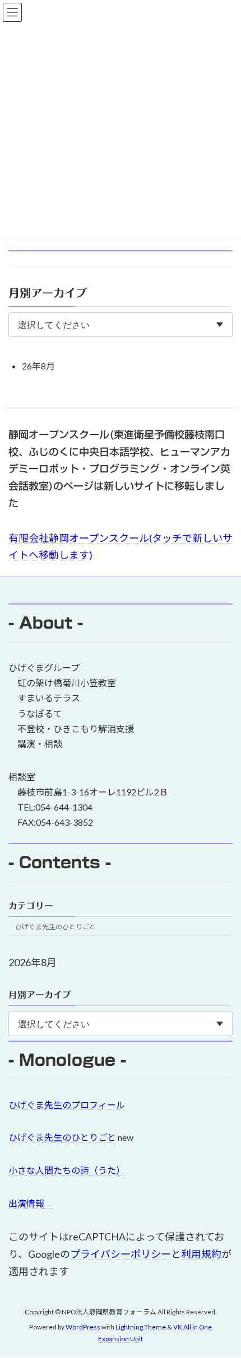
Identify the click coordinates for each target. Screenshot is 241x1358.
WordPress (83, 1327)
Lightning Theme (140, 1327)
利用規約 (201, 1254)
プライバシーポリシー (120, 1254)
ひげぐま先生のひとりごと (55, 926)
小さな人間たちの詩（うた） (66, 1170)
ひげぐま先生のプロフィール (66, 1104)
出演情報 (30, 1203)
